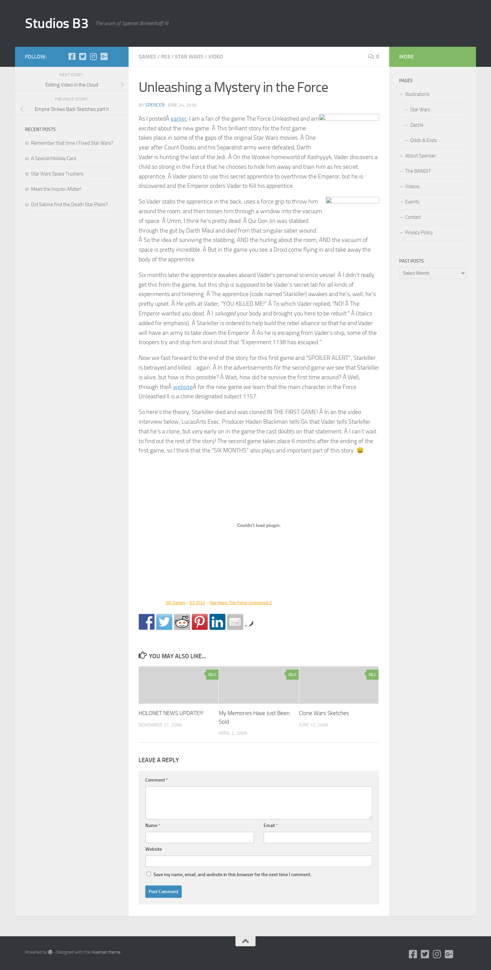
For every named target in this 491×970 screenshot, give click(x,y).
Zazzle (417, 125)
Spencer (155, 105)
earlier (178, 118)
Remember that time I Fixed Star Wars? (72, 143)
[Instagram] (93, 56)
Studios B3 (57, 23)
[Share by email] (235, 622)
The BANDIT (418, 171)
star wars (189, 56)
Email (271, 825)
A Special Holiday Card (53, 158)
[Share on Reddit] (182, 622)
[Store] (115, 56)
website (183, 387)
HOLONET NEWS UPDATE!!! (171, 713)
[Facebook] (72, 56)
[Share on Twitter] (164, 622)
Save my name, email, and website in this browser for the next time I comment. (232, 874)
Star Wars (420, 110)
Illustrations (417, 94)
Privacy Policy (419, 233)
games (147, 56)
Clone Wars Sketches (324, 713)
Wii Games (175, 602)
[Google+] (104, 56)
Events (412, 202)
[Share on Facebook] (147, 622)
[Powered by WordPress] (50, 952)
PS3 (165, 56)
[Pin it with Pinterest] (200, 622)
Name (152, 825)
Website (153, 849)
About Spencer (420, 156)
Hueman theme (106, 952)
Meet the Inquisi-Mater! (56, 189)
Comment (156, 780)
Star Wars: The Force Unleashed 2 (240, 602)
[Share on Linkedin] (217, 622)
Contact (413, 217)
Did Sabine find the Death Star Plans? (69, 204)
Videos (412, 186)
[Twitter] (82, 56)
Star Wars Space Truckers (57, 174)
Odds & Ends (423, 140)
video (215, 56)
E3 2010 (197, 602)
